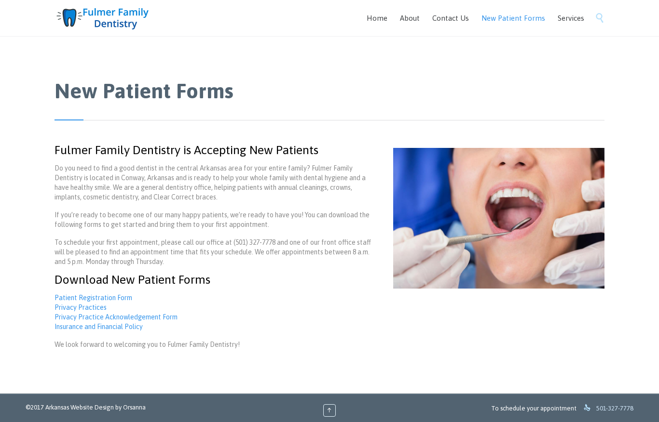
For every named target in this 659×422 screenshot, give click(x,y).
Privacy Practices (81, 307)
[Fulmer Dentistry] (102, 18)
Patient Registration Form (93, 298)
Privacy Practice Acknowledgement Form (116, 317)
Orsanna (134, 407)
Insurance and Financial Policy (99, 326)
